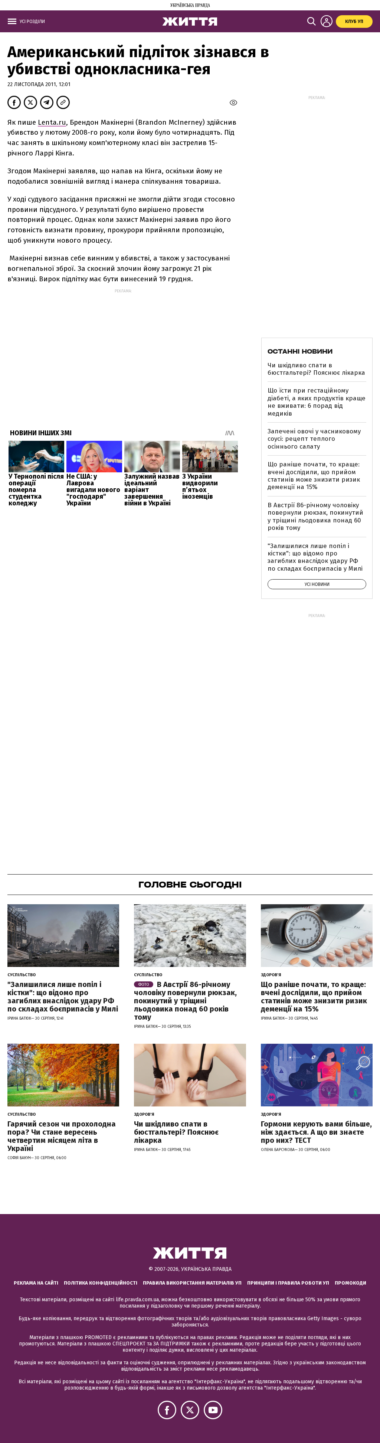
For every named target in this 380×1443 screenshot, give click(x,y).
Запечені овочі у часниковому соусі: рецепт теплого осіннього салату (314, 438)
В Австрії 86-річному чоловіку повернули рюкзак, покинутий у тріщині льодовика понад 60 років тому (315, 516)
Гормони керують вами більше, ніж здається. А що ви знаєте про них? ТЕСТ (316, 1132)
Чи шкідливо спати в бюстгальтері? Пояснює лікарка (316, 369)
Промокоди (350, 1283)
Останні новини (300, 351)
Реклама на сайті (36, 1283)
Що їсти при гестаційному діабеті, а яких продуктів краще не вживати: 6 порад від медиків (317, 402)
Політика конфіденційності (100, 1283)
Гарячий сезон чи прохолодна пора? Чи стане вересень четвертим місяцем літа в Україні (61, 1136)
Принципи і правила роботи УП (288, 1283)
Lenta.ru (52, 122)
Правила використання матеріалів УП (192, 1283)
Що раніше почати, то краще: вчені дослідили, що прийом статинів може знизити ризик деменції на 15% (314, 475)
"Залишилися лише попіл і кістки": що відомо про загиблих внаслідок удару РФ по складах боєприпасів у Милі (315, 557)
